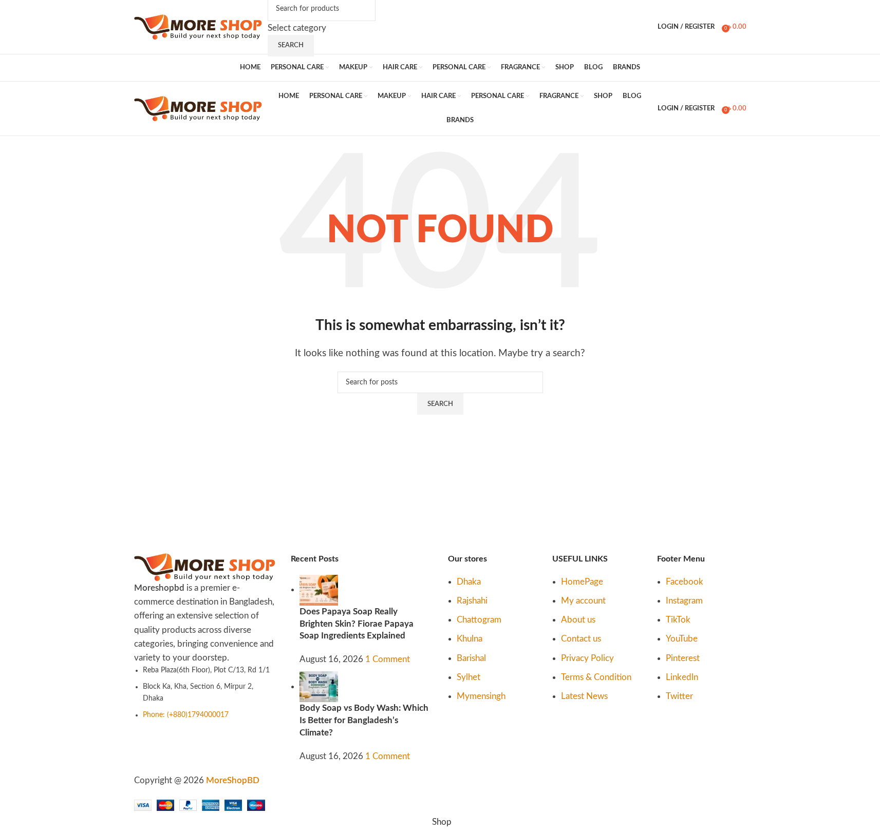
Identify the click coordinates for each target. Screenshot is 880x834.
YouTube (682, 638)
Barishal (471, 658)
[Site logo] (198, 26)
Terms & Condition (596, 677)
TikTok (678, 619)
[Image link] (205, 566)
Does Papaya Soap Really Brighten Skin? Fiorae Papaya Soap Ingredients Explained (356, 624)
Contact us (581, 638)
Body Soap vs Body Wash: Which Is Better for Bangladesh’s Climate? (363, 720)
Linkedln (682, 677)
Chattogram (479, 619)
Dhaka (469, 581)
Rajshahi (472, 600)
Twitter (679, 696)
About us (578, 619)
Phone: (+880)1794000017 (186, 715)
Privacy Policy (587, 658)
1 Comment (387, 659)
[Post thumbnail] (318, 589)
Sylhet (468, 677)
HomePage (582, 581)
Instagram (684, 600)
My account (583, 600)
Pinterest (683, 658)
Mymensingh (481, 696)
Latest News (584, 696)
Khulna (469, 638)
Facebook (684, 581)
